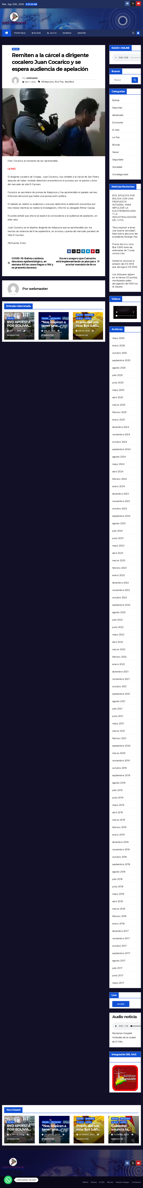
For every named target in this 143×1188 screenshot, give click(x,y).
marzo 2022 (118, 649)
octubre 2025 (119, 353)
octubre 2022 (119, 597)
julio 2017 (117, 968)
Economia (89, 315)
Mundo (67, 33)
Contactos (136, 1182)
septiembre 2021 (121, 693)
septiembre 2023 (121, 516)
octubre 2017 (119, 945)
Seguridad (117, 159)
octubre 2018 (119, 856)
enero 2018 (118, 923)
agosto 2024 (119, 456)
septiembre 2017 (121, 953)
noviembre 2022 (121, 590)
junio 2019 (117, 797)
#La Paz (59, 81)
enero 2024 (118, 486)
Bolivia (36, 33)
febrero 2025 (119, 412)
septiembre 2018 (121, 864)
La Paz (87, 318)
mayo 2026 (118, 338)
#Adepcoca (47, 81)
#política (69, 81)
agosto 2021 (118, 701)
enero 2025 (118, 419)
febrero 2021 (119, 738)
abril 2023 (117, 553)
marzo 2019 (118, 819)
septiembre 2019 (121, 775)
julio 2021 (117, 708)
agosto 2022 (119, 612)
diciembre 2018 (120, 842)
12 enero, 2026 (122, 1134)
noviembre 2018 (121, 849)
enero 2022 (118, 664)
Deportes (117, 107)
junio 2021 (117, 716)
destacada (55, 318)
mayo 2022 (118, 634)
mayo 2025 (118, 390)
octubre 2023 (119, 508)
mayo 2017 (118, 982)
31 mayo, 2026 (17, 1134)
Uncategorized (120, 174)
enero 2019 (118, 834)
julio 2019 (117, 790)
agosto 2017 (118, 960)
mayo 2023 (118, 545)
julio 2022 (117, 619)
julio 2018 (117, 879)
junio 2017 (117, 975)
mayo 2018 (118, 894)
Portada (20, 33)
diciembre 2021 (120, 671)
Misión (82, 33)
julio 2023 (117, 530)
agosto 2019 (118, 782)
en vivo (120, 1004)
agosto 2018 (118, 871)
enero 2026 (118, 345)
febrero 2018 (119, 916)
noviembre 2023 (121, 501)
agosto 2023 (119, 523)
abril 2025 (117, 397)
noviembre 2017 (121, 938)
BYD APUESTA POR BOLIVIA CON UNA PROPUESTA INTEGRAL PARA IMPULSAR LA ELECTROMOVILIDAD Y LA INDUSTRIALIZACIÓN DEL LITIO (124, 207)
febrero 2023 (119, 567)
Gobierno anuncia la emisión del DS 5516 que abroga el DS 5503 (124, 263)
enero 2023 (118, 575)
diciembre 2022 (120, 582)
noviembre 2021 (121, 679)
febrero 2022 (119, 656)
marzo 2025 (118, 404)
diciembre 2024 (120, 427)
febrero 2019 (119, 827)
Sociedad (117, 167)
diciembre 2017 (120, 931)
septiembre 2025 (121, 360)
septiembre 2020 (121, 745)
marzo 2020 (118, 753)
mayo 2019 (118, 805)
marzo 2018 (118, 908)
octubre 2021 (119, 686)
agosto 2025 (119, 367)
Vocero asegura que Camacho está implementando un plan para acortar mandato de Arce (76, 261)
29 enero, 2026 (52, 1134)
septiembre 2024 (121, 449)
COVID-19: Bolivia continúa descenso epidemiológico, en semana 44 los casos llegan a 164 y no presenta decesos (32, 263)
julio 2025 (117, 375)
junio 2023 (117, 538)
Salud (115, 152)
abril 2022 (117, 642)
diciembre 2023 (120, 493)
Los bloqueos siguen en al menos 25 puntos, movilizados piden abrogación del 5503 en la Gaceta (125, 280)
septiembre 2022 (121, 605)
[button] (133, 33)
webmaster (32, 78)
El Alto (52, 33)
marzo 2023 (118, 560)
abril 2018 (117, 901)
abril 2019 (117, 812)
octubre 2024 (119, 441)
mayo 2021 (118, 723)
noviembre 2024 (121, 434)
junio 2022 (117, 627)
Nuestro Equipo (122, 1182)
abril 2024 (117, 471)
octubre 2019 (119, 768)
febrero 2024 (119, 479)
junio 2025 (117, 382)
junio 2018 (117, 886)
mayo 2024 (118, 464)
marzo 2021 (118, 730)
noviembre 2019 (121, 760)
